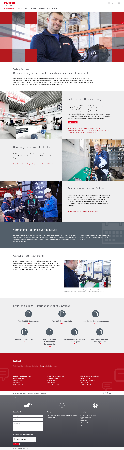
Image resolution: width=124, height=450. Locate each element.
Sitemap (49, 397)
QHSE (48, 8)
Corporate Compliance (39, 397)
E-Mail (82, 425)
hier (54, 417)
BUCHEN (19, 8)
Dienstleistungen (9, 8)
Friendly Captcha (33, 441)
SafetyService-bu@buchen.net (48, 366)
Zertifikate (42, 8)
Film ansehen (73, 122)
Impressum (17, 397)
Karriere (54, 8)
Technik (26, 8)
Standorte (33, 8)
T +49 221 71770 (84, 422)
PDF (29, 323)
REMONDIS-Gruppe (58, 397)
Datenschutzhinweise (27, 397)
